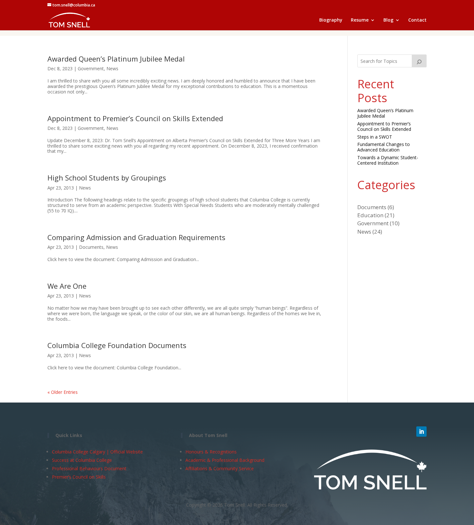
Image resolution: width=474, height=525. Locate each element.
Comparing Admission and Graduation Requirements (136, 237)
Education (370, 215)
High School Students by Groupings (106, 177)
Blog (388, 20)
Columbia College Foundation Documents (116, 345)
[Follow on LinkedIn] (421, 431)
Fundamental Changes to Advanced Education (383, 147)
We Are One (66, 286)
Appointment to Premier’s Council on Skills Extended (135, 118)
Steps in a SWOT (374, 137)
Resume (360, 20)
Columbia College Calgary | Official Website (97, 452)
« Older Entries (62, 392)
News (112, 68)
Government (91, 68)
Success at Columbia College (82, 460)
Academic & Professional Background (224, 460)
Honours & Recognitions (211, 452)
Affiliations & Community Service (219, 468)
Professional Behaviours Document (89, 468)
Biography (330, 20)
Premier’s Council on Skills (79, 477)
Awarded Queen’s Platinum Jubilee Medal (116, 58)
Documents (91, 247)
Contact (417, 20)
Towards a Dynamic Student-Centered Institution (387, 160)
